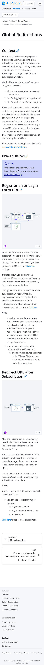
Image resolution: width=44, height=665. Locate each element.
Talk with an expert (10, 642)
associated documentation (14, 147)
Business (26, 8)
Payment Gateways (9, 609)
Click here (6, 519)
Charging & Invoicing (10, 598)
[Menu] (40, 3)
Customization (8, 25)
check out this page (13, 174)
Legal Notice (6, 653)
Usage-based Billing (10, 606)
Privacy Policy (37, 653)
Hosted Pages (22, 21)
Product (16, 8)
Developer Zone (8, 626)
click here (33, 307)
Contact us (6, 646)
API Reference (7, 629)
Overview (6, 594)
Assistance (6, 8)
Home (4, 21)
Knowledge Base (8, 622)
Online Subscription (10, 602)
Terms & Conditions (21, 653)
